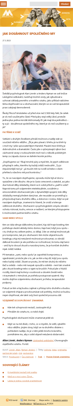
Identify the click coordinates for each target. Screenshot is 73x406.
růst (20, 353)
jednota (47, 349)
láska (54, 349)
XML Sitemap (29, 400)
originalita (62, 349)
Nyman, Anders (28, 349)
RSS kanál (13, 400)
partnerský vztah (10, 353)
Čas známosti (28, 356)
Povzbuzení (14, 356)
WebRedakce (26, 403)
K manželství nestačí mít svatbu (22, 372)
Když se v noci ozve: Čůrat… (20, 376)
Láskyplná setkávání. (43, 340)
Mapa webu (44, 400)
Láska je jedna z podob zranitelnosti (25, 380)
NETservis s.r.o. (40, 403)
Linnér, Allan (14, 349)
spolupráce (28, 353)
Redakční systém (60, 400)
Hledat (65, 3)
